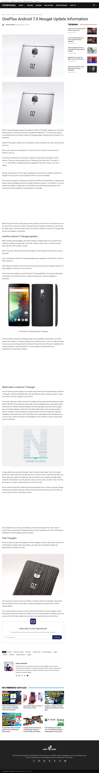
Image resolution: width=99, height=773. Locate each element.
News (8, 14)
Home (3, 14)
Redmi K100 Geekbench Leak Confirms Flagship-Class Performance (10, 708)
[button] (94, 5)
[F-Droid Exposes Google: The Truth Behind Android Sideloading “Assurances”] (54, 719)
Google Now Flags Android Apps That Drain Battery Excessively (11, 729)
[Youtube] (27, 675)
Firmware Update (46, 652)
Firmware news (37, 652)
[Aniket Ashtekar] (3, 25)
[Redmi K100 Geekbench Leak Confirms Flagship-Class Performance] (11, 697)
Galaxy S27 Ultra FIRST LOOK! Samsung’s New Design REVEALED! (76, 68)
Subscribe (57, 637)
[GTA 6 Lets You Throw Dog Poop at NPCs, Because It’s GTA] (92, 31)
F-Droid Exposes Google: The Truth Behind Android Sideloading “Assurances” (54, 729)
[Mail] (44, 761)
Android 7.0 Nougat (18, 652)
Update (29, 654)
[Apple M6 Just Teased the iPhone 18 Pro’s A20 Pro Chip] (92, 60)
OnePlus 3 (11, 654)
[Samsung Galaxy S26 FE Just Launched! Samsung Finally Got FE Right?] (92, 50)
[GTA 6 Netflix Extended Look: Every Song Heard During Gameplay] (92, 40)
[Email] (33, 30)
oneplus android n (21, 654)
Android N (28, 652)
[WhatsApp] (29, 30)
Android (13, 14)
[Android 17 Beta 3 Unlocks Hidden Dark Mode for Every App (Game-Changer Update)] (54, 697)
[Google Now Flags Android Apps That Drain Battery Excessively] (11, 719)
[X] (20, 30)
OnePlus (5, 654)
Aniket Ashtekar (10, 24)
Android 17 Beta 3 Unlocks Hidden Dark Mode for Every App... (54, 708)
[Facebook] (15, 30)
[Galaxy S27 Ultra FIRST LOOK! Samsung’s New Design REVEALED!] (92, 69)
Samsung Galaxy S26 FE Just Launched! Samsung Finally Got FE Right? (76, 49)
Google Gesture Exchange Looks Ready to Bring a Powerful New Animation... (32, 729)
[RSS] (55, 761)
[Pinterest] (24, 30)
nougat (55, 652)
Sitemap (29, 771)
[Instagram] (19, 675)
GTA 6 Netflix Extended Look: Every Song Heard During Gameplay (76, 39)
